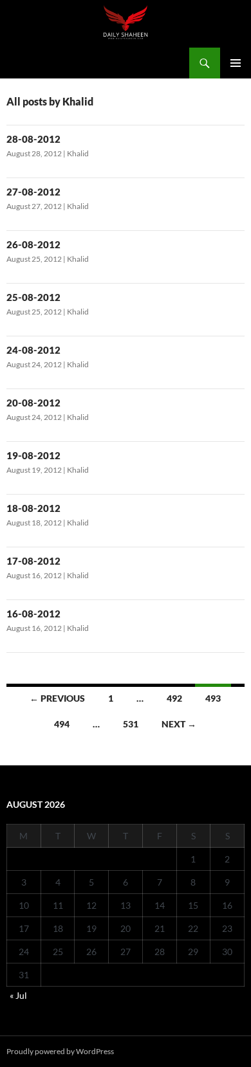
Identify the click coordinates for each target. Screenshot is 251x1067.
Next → (179, 723)
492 (174, 698)
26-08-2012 (33, 244)
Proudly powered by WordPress (60, 1051)
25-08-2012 (33, 297)
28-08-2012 (33, 139)
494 (62, 723)
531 (130, 723)
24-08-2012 (33, 350)
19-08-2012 (33, 455)
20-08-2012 (33, 402)
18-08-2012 (33, 508)
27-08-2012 (33, 191)
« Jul (18, 995)
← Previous (57, 698)
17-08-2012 (33, 561)
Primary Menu (235, 63)
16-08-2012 (33, 613)
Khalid (78, 153)
